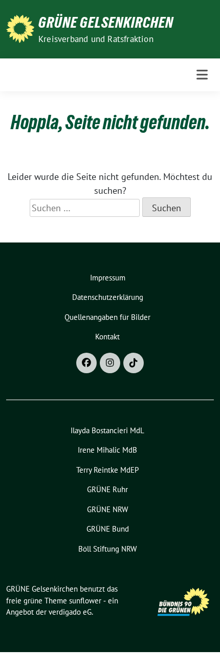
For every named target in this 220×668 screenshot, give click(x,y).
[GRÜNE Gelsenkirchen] (20, 28)
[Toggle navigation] (202, 74)
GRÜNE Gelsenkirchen (105, 22)
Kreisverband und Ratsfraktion (95, 39)
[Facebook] (86, 363)
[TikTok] (133, 363)
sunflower (85, 600)
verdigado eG (70, 612)
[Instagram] (110, 363)
